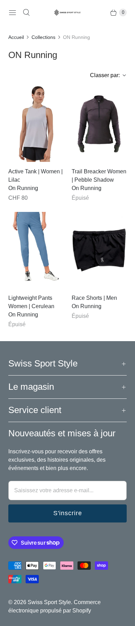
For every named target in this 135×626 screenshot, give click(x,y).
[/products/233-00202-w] (99, 123)
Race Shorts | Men (94, 298)
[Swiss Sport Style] (67, 12)
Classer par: (103, 75)
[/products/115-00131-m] (99, 250)
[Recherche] (26, 12)
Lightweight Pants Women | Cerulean (31, 302)
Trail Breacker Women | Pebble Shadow (99, 175)
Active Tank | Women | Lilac (35, 175)
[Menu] (12, 12)
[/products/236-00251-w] (36, 250)
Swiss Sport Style (49, 602)
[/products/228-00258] (35, 123)
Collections (43, 37)
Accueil (16, 37)
